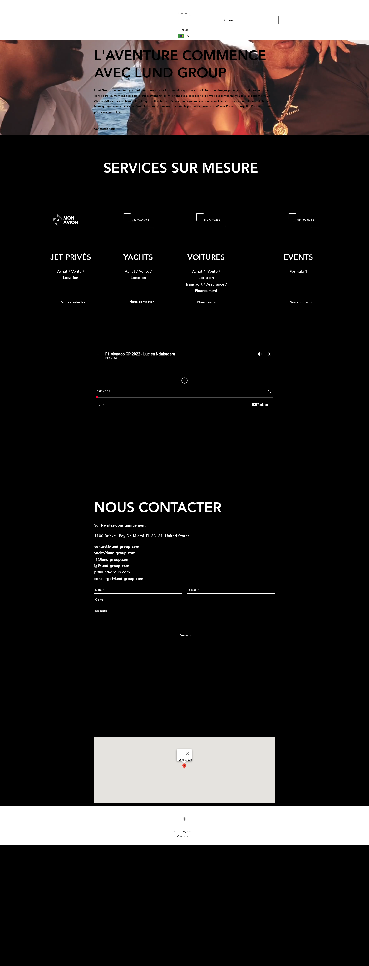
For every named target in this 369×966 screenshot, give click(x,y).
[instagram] (184, 819)
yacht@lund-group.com (114, 553)
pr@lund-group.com (112, 572)
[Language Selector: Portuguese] (183, 36)
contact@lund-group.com (116, 546)
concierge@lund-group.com (118, 578)
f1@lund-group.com (111, 559)
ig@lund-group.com (111, 565)
